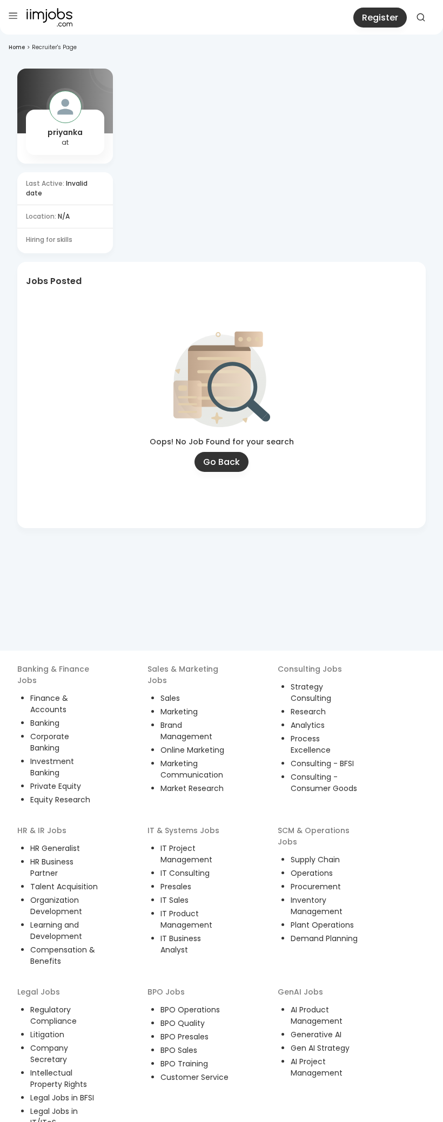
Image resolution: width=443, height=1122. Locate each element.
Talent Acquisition (64, 886)
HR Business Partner (51, 867)
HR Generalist (55, 848)
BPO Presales (184, 1036)
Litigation (47, 1034)
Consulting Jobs (310, 669)
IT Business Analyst (180, 944)
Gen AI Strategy (320, 1048)
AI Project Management (317, 1067)
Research (308, 711)
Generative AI (316, 1034)
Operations (312, 873)
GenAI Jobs (300, 991)
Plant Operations (322, 925)
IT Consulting (185, 873)
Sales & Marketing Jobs (182, 675)
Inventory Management (317, 906)
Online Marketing (192, 750)
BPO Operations (190, 1009)
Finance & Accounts (49, 704)
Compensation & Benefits (62, 955)
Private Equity (55, 786)
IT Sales (174, 900)
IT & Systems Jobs (183, 830)
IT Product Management (186, 919)
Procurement (316, 886)
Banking (44, 723)
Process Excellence (311, 744)
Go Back (221, 462)
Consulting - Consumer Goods (324, 783)
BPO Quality (182, 1023)
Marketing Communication (191, 769)
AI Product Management (317, 1015)
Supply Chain (315, 859)
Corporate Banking (49, 742)
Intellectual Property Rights (58, 1078)
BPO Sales (178, 1050)
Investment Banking (52, 767)
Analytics (308, 725)
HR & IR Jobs (41, 830)
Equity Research (60, 799)
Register (380, 17)
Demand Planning (324, 938)
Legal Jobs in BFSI (62, 1097)
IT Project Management (186, 854)
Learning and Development (56, 931)
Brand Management (186, 731)
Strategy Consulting (311, 692)
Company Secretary (49, 1054)
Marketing (179, 711)
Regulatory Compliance (53, 1015)
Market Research (192, 788)
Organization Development (56, 906)
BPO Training (184, 1063)
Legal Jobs (38, 991)
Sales (170, 698)
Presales (175, 886)
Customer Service (194, 1077)
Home (17, 47)
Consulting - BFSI (322, 763)
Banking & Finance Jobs (53, 675)
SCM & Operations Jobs (314, 836)
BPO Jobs (166, 991)
